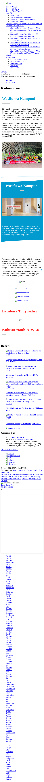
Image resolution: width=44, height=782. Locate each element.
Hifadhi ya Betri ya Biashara (22, 476)
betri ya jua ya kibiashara (22, 474)
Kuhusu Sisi (10, 82)
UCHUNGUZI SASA (9, 450)
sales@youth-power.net (24, 439)
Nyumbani (9, 80)
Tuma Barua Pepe (7, 485)
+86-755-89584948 (17, 437)
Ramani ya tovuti (19, 470)
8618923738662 (7, 487)
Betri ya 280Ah (6, 474)
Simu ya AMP (32, 470)
